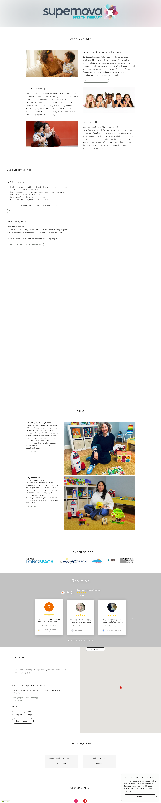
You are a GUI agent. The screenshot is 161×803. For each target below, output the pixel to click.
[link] (49, 625)
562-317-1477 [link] (18, 700)
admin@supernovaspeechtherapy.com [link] (27, 698)
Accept (140, 796)
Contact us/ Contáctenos (95, 81)
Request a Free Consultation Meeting (25, 244)
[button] (31, 451)
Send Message (23, 721)
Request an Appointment (20, 211)
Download (61, 763)
